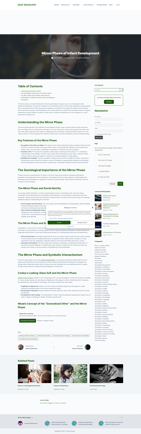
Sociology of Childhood (83, 58)
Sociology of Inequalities (102, 295)
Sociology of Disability (102, 275)
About (111, 4)
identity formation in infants (27, 335)
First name (97, 116)
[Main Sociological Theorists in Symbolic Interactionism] (101, 423)
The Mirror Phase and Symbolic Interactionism (35, 95)
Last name (97, 122)
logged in (51, 403)
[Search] (122, 4)
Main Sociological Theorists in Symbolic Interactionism (114, 423)
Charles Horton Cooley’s (25, 278)
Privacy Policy (70, 226)
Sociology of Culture (101, 273)
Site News (98, 258)
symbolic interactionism (48, 260)
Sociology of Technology (102, 325)
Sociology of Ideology (101, 293)
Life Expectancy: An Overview (112, 232)
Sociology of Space (101, 323)
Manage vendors (53, 218)
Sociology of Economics (102, 278)
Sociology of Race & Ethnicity (104, 314)
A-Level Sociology (88, 4)
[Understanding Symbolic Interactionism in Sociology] (47, 423)
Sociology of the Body (102, 327)
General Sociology (100, 250)
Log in (51, 320)
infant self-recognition (43, 335)
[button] (92, 208)
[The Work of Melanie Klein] (98, 225)
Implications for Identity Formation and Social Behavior (38, 97)
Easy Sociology (27, 5)
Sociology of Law (100, 301)
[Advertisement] (70, 22)
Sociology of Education (102, 280)
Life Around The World (102, 254)
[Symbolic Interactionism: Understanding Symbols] (74, 423)
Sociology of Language (102, 299)
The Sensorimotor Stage (97, 385)
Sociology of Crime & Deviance (104, 271)
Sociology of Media (101, 304)
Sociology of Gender (101, 286)
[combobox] (107, 90)
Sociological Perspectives (103, 265)
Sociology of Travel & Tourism (104, 332)
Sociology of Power (101, 312)
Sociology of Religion (101, 316)
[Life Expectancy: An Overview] (98, 233)
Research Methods (100, 256)
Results (112, 184)
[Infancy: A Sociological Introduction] (34, 373)
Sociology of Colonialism (102, 269)
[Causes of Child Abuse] (70, 373)
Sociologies (76, 4)
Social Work (98, 263)
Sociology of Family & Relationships (106, 284)
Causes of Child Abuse (61, 385)
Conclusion (24, 100)
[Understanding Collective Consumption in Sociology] (98, 216)
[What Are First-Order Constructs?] (98, 198)
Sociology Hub (65, 4)
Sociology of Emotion (101, 282)
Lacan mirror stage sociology (61, 335)
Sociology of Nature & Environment (106, 308)
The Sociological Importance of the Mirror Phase (36, 93)
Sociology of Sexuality (102, 319)
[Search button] (121, 90)
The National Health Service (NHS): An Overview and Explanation (111, 206)
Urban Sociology (100, 340)
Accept (59, 222)
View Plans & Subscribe (28, 320)
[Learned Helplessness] (20, 423)
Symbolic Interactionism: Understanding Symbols (85, 423)
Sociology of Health (101, 288)
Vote (120, 184)
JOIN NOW (56, 4)
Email (96, 128)
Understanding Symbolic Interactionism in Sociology (59, 423)
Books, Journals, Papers (102, 245)
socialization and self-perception (28, 339)
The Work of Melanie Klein (110, 224)
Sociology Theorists (101, 338)
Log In (117, 4)
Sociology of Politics (101, 310)
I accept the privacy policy (104, 134)
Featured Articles (102, 4)
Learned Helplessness (30, 423)
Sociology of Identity (101, 291)
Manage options (82, 222)
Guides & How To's (100, 252)
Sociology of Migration (102, 306)
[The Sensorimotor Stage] (106, 373)
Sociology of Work (100, 336)
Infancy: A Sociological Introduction (29, 385)
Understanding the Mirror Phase (31, 91)
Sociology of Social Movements (104, 321)
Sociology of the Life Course (104, 329)
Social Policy (99, 260)
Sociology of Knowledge (102, 297)
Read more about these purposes (65, 218)
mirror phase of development (80, 335)
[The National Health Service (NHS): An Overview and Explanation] (98, 206)
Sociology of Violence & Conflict (105, 334)
